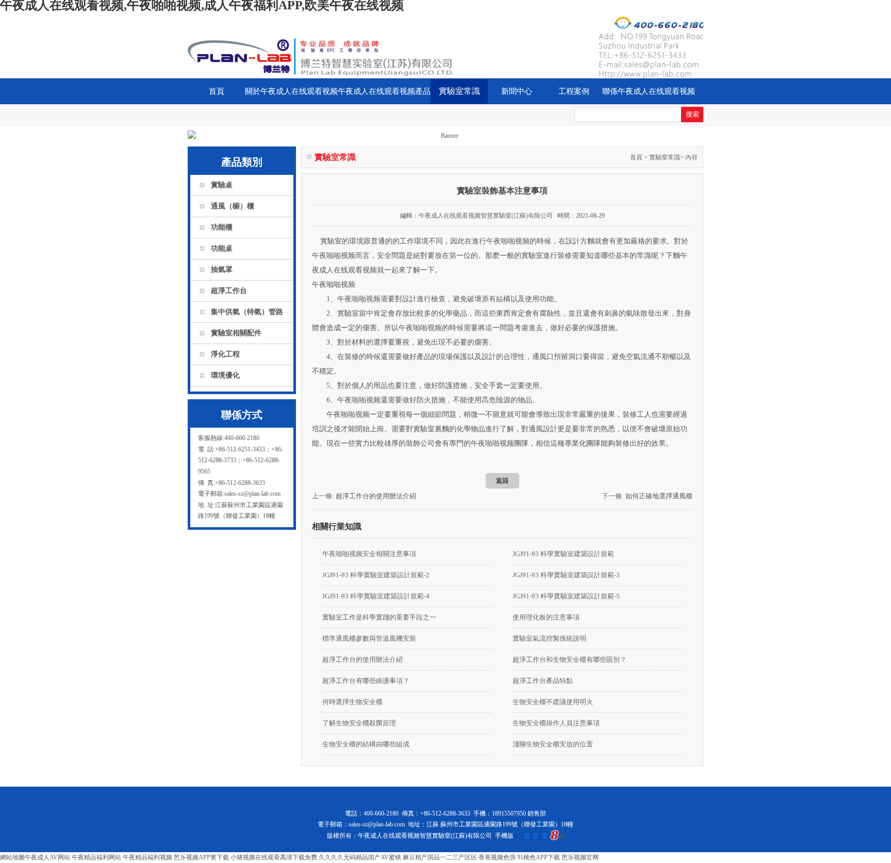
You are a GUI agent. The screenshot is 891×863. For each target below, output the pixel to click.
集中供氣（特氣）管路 (247, 312)
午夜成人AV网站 (47, 857)
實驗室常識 (459, 91)
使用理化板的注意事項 (546, 617)
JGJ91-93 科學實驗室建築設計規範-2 (376, 575)
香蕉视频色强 (497, 857)
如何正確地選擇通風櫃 (658, 496)
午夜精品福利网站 (96, 857)
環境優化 (225, 375)
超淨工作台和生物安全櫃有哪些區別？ (569, 659)
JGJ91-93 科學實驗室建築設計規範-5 (566, 596)
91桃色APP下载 (538, 857)
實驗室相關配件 (236, 333)
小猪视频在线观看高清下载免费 (273, 857)
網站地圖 (12, 857)
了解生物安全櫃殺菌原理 (359, 723)
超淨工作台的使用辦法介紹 (376, 496)
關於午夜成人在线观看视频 (291, 91)
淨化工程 (225, 354)
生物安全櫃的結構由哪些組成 (365, 744)
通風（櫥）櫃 (232, 206)
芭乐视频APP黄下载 (201, 857)
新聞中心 (516, 91)
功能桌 (222, 248)
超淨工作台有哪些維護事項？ (365, 681)
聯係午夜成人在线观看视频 (648, 91)
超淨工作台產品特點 (543, 681)
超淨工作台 (229, 291)
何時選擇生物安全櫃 (352, 702)
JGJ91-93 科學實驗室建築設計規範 (563, 554)
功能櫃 (222, 227)
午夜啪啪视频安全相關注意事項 (369, 554)
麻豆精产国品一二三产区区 (440, 857)
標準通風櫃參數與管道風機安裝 (369, 638)
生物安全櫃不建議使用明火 (553, 702)
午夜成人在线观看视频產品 (384, 91)
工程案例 (573, 91)
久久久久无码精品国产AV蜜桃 (360, 857)
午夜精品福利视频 (147, 857)
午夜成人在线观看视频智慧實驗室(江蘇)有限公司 (486, 215)
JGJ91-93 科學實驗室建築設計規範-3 (566, 575)
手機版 (504, 835)
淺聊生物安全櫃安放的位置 (553, 744)
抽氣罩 (222, 269)
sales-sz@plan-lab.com (377, 824)
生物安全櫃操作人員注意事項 (556, 723)
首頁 (216, 91)
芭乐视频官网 (580, 857)
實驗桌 (222, 185)
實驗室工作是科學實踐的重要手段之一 (379, 617)
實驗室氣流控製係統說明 (549, 638)
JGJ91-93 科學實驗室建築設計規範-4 (376, 596)
